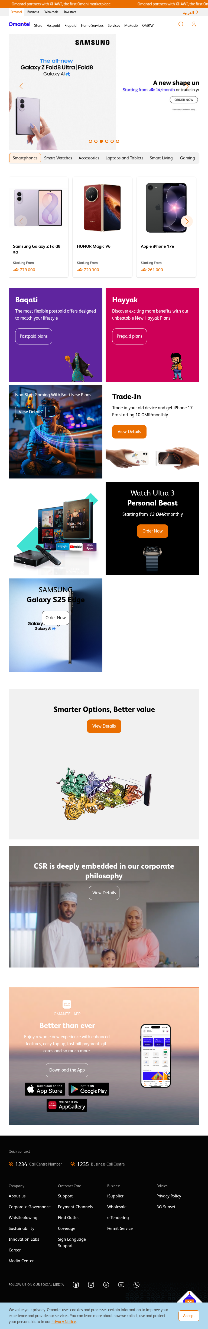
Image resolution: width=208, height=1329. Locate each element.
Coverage (66, 1228)
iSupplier (115, 1196)
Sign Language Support (72, 1242)
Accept (189, 1315)
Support (65, 1196)
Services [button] (114, 25)
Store (38, 25)
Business (33, 12)
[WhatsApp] (136, 1284)
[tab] (25, 158)
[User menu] (193, 24)
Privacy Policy (169, 1196)
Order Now (152, 531)
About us (17, 1196)
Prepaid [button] (70, 25)
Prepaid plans (129, 336)
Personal (16, 12)
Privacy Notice (63, 1321)
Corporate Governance (30, 1206)
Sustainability (21, 1228)
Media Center (21, 1260)
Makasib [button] (131, 25)
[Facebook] (75, 1284)
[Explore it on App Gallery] (67, 1105)
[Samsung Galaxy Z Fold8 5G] (38, 227)
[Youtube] (121, 1284)
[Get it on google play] (89, 1089)
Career (15, 1250)
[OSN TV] (55, 528)
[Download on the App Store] (45, 1089)
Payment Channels (75, 1206)
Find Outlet (68, 1217)
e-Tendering (118, 1217)
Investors (70, 12)
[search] (181, 24)
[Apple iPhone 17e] (166, 227)
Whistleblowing (23, 1217)
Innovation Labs (24, 1239)
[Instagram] (91, 1284)
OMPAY (148, 25)
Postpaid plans (34, 336)
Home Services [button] (92, 25)
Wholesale (51, 12)
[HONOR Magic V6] (102, 227)
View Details (30, 411)
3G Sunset (166, 1206)
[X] (106, 1284)
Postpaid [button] (53, 25)
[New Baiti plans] (55, 431)
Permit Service (120, 1228)
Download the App (67, 1070)
